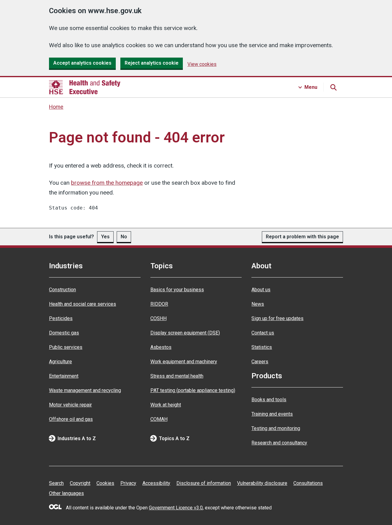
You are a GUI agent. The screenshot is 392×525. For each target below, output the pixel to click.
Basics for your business (177, 290)
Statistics (261, 347)
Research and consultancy (279, 443)
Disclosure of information (203, 483)
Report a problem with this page (302, 237)
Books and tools (268, 399)
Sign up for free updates (277, 318)
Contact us (262, 333)
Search (56, 483)
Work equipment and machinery (183, 361)
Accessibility (156, 483)
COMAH (159, 419)
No (124, 237)
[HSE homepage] (84, 87)
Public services (65, 347)
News (257, 304)
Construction (62, 290)
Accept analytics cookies (82, 63)
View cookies (202, 64)
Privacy (128, 483)
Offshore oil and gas (71, 419)
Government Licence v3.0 (176, 508)
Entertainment (63, 376)
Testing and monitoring (275, 428)
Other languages (66, 493)
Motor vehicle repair (70, 405)
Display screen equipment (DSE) (185, 333)
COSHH (158, 318)
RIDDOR (159, 304)
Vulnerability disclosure (262, 483)
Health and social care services (82, 304)
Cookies (105, 483)
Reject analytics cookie (152, 63)
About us (260, 290)
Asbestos (161, 347)
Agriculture (60, 361)
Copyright (80, 483)
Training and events (272, 414)
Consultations (308, 483)
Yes (105, 237)
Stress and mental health (176, 376)
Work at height (165, 405)
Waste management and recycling (85, 390)
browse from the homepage (107, 182)
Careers (259, 361)
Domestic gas (64, 333)
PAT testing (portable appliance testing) (192, 390)
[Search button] (333, 87)
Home (56, 107)
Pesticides (61, 318)
